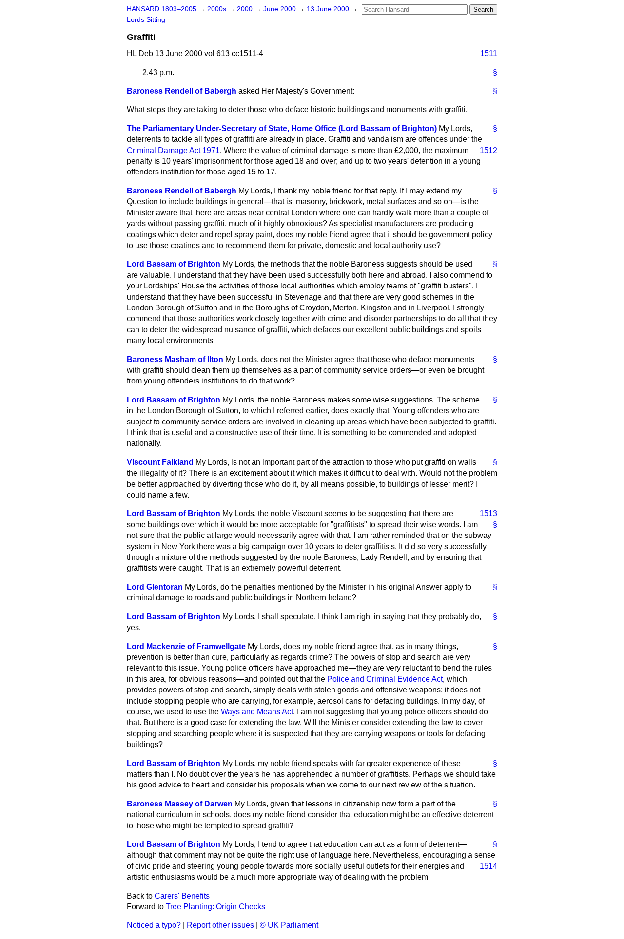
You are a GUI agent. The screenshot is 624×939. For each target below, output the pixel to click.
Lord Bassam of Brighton (173, 264)
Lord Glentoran (155, 587)
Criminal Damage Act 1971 (173, 150)
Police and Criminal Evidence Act (385, 679)
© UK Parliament (289, 925)
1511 (488, 53)
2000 (245, 9)
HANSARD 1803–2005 (161, 9)
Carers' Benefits (182, 896)
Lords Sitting (146, 19)
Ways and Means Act (257, 712)
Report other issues (220, 925)
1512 (488, 150)
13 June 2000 (329, 9)
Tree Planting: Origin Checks (215, 906)
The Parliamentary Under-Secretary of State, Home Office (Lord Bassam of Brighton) (282, 128)
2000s (217, 9)
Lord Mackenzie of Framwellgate (186, 646)
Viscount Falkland (160, 462)
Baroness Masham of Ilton (175, 359)
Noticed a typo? (154, 925)
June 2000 (280, 9)
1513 (488, 513)
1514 (488, 866)
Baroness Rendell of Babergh (181, 91)
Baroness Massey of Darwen (180, 804)
